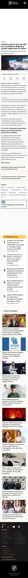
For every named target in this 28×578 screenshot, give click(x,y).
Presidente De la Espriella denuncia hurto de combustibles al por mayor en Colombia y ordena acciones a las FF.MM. (15, 246)
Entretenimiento (7, 538)
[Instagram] (20, 527)
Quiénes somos (7, 550)
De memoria (20, 536)
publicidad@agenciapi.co (9, 559)
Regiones (3, 41)
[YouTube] (15, 527)
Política (5, 534)
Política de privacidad (8, 554)
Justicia (5, 532)
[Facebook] (4, 527)
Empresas (5, 543)
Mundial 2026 (20, 539)
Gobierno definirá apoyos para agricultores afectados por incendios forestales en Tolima (15, 299)
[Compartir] (4, 78)
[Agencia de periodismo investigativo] (14, 3)
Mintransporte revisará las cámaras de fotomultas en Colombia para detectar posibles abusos (15, 273)
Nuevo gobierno (21, 541)
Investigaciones (21, 538)
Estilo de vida (20, 543)
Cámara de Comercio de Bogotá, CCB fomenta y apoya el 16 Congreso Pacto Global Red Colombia (14, 260)
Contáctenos (6, 552)
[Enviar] (17, 78)
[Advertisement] (14, 26)
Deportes (5, 536)
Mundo (5, 539)
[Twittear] (10, 79)
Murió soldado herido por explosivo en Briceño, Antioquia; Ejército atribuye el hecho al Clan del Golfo (15, 286)
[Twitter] (9, 527)
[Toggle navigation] (27, 1)
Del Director (6, 548)
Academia (19, 534)
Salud (18, 532)
